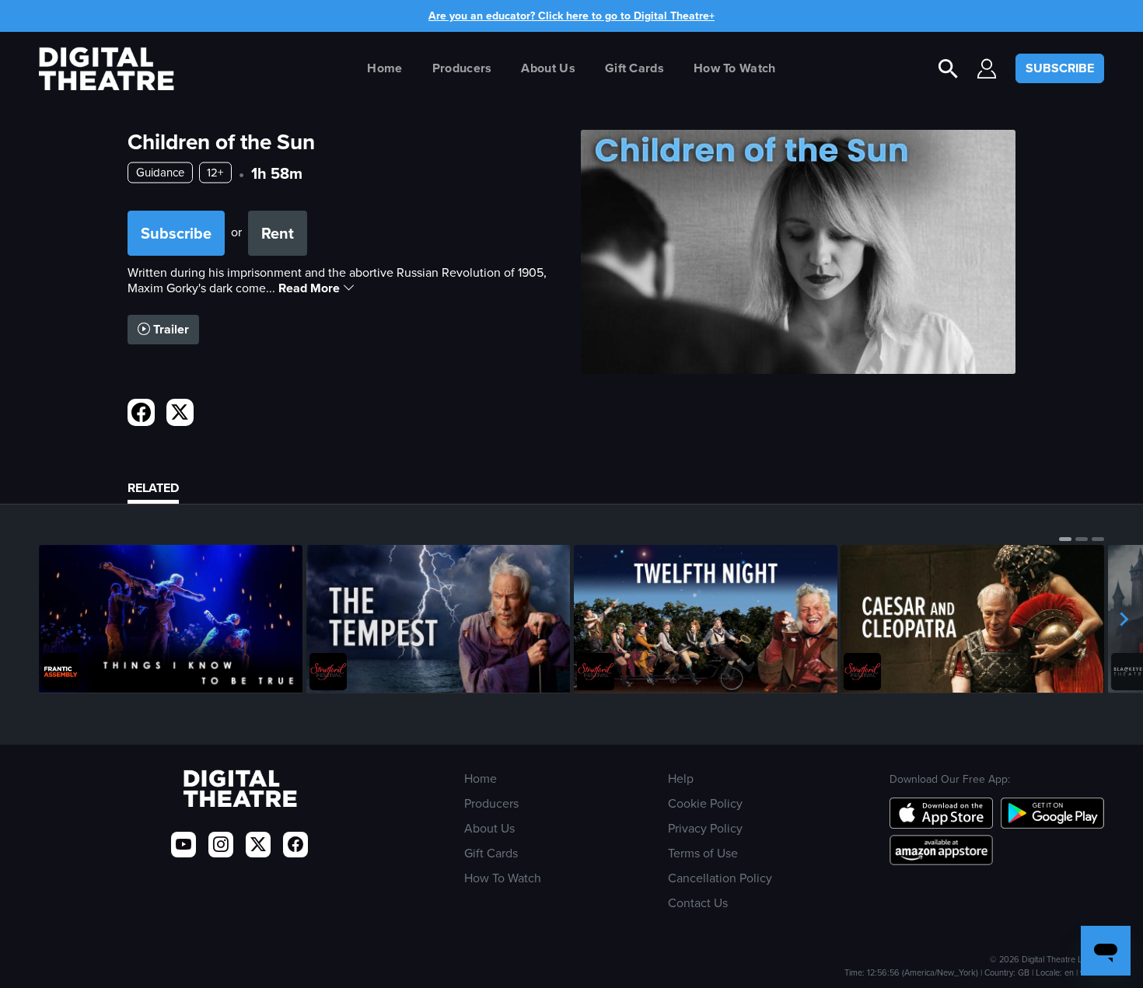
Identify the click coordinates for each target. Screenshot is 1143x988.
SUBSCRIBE (1060, 68)
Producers (462, 68)
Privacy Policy (705, 828)
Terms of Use (703, 853)
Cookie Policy (705, 803)
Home (384, 68)
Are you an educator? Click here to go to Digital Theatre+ (571, 16)
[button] (1065, 538)
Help (681, 778)
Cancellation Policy (720, 878)
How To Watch (735, 68)
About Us (548, 68)
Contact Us (698, 903)
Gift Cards (634, 68)
